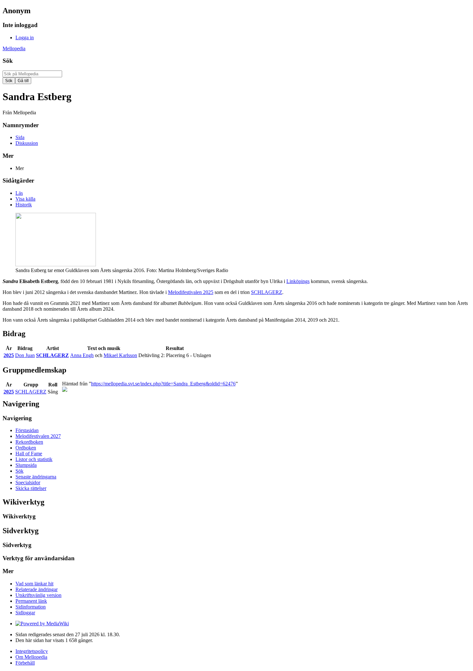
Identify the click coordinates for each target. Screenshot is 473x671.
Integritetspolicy (31, 651)
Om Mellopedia (31, 657)
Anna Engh (82, 355)
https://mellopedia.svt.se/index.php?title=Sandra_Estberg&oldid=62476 (163, 383)
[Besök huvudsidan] (64, 390)
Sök (8, 60)
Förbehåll (25, 663)
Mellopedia (14, 48)
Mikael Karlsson (120, 355)
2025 (9, 355)
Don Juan (25, 355)
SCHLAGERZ (266, 292)
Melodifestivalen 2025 (190, 292)
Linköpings (298, 281)
